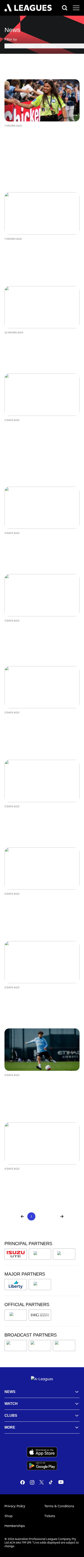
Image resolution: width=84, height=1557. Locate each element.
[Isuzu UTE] (16, 1254)
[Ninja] (40, 1254)
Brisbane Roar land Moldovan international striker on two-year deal (38, 251)
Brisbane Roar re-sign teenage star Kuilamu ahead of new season (40, 816)
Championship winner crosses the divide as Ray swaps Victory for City (40, 725)
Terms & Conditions (59, 1506)
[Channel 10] (16, 1345)
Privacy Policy (14, 1506)
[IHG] (40, 1315)
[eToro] (40, 1284)
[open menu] (76, 8)
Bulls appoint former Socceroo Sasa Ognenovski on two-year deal (40, 1178)
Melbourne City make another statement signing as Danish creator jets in (35, 1088)
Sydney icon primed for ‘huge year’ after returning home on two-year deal (41, 138)
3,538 (52, 1216)
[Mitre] (16, 1315)
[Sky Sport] (64, 1345)
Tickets (49, 1516)
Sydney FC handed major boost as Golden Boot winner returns (40, 542)
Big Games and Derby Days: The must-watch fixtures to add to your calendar (40, 906)
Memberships (14, 1526)
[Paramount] (40, 1345)
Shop (8, 1516)
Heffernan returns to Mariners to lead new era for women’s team (38, 630)
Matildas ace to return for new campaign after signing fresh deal (39, 342)
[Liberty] (16, 1284)
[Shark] (64, 1254)
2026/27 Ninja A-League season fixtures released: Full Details (36, 997)
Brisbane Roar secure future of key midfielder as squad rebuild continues (40, 433)
